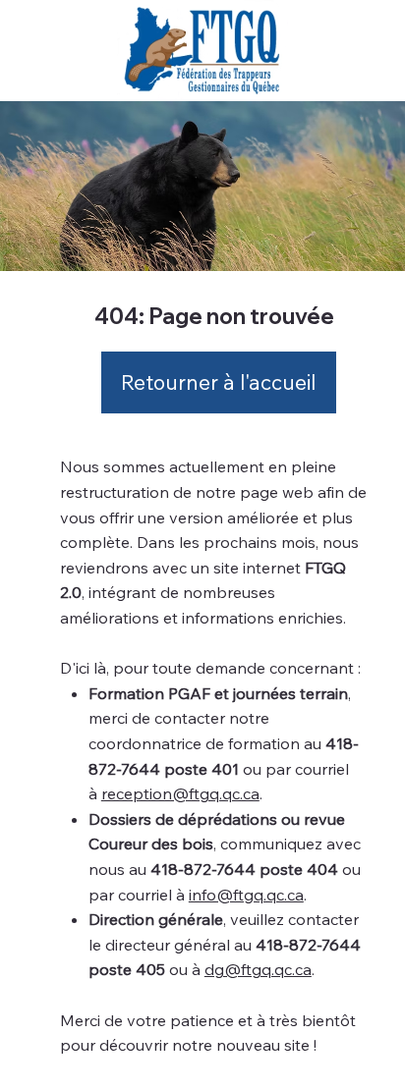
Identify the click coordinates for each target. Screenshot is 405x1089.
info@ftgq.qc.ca (246, 894)
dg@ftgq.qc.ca (258, 969)
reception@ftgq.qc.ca (180, 793)
